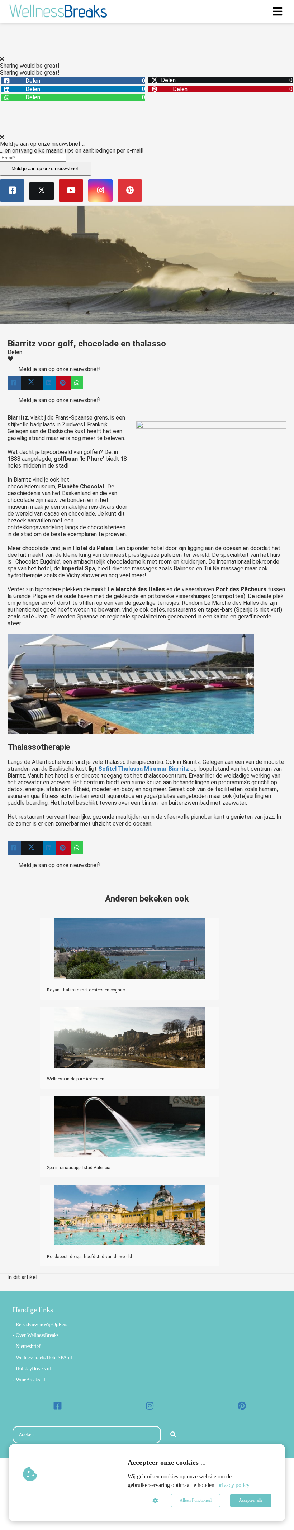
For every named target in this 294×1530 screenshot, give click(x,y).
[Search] (173, 1434)
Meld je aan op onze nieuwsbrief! (45, 168)
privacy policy (233, 1485)
